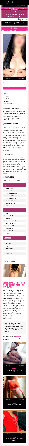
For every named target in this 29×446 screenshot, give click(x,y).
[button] (26, 2)
